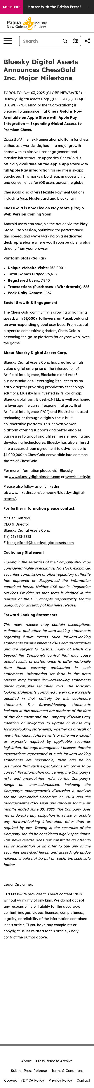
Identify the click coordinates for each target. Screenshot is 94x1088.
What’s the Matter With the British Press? (44, 7)
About (26, 1061)
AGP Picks (11, 7)
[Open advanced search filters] (75, 41)
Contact (83, 1080)
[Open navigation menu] (7, 41)
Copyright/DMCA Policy (24, 1080)
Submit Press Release (29, 1070)
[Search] (65, 41)
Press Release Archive (54, 1061)
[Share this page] (87, 41)
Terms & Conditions (67, 1070)
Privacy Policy (60, 1080)
